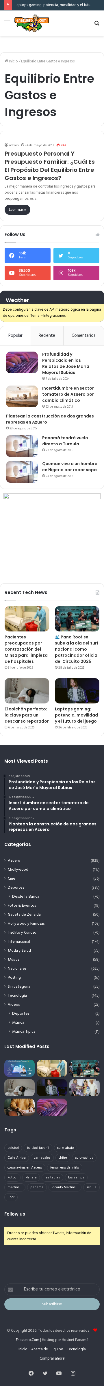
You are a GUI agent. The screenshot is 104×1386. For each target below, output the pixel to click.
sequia (91, 1187)
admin (14, 145)
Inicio (13, 61)
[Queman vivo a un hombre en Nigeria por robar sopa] (22, 472)
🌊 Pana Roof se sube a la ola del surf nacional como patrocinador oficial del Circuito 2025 (77, 649)
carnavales (42, 1158)
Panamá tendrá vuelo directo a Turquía (65, 441)
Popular (15, 335)
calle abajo (65, 1148)
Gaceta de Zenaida (24, 915)
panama (37, 1187)
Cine (11, 879)
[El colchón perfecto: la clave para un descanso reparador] (27, 690)
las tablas (52, 1177)
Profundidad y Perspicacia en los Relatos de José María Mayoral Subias (65, 363)
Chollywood (18, 870)
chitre (63, 1158)
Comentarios (84, 335)
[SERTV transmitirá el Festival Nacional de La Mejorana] (84, 1087)
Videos (14, 1005)
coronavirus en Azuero (25, 1168)
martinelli (15, 1187)
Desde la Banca (25, 897)
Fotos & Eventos (22, 906)
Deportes (16, 888)
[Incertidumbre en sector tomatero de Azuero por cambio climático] (22, 396)
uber (11, 1197)
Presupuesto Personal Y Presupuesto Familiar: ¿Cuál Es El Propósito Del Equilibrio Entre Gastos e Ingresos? (50, 166)
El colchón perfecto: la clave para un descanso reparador (27, 715)
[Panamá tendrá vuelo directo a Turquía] (22, 446)
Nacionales (17, 969)
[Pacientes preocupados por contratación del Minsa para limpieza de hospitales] (27, 618)
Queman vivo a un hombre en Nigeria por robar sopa (69, 467)
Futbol (12, 1177)
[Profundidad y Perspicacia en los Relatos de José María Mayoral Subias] (22, 362)
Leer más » (17, 210)
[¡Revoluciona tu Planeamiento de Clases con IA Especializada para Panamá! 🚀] (19, 1068)
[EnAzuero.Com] (31, 23)
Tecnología (17, 996)
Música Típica (24, 1032)
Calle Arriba (17, 1158)
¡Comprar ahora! (52, 1359)
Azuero (14, 861)
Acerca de (39, 1349)
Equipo (57, 1349)
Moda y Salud (19, 951)
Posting (14, 978)
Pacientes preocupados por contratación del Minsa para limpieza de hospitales (26, 649)
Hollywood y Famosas (26, 924)
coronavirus (84, 1158)
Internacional (19, 942)
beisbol (13, 1148)
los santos (76, 1177)
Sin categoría (19, 987)
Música (14, 960)
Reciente (47, 335)
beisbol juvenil (38, 1148)
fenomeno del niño (64, 1168)
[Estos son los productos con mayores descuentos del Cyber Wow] (19, 1107)
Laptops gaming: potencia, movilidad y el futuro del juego (76, 715)
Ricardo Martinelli (65, 1187)
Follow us (14, 1214)
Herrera (31, 1177)
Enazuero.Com (27, 1340)
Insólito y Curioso (22, 933)
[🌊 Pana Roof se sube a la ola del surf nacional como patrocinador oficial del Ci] (77, 618)
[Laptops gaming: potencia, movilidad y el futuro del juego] (77, 690)
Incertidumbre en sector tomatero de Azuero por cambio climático (68, 394)
